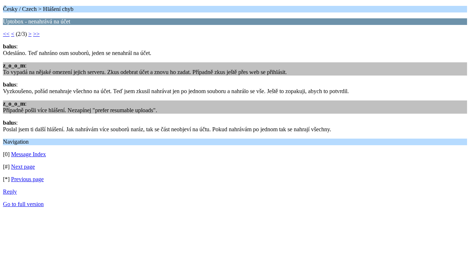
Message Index (28, 154)
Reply (10, 191)
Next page (23, 167)
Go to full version (23, 204)
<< (6, 34)
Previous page (27, 179)
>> (36, 34)
